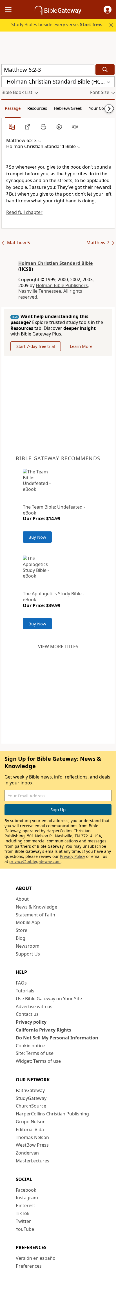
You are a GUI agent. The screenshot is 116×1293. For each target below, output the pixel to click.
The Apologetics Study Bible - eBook (53, 596)
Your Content (101, 108)
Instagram (27, 1197)
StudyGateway (31, 1098)
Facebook (26, 1190)
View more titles (58, 646)
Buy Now (37, 537)
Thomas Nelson (32, 1137)
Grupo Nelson (31, 1121)
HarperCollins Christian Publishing (52, 1114)
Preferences (29, 1266)
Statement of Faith (35, 915)
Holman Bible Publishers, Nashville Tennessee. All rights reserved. (53, 291)
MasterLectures (32, 1161)
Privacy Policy (72, 856)
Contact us (27, 1014)
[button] (107, 10)
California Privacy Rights (43, 1030)
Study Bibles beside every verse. (56, 24)
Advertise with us (34, 1006)
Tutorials (25, 991)
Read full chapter (24, 212)
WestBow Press (32, 1145)
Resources (37, 108)
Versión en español (36, 1258)
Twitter (23, 1221)
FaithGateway (30, 1090)
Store (21, 930)
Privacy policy (31, 1022)
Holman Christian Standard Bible (55, 263)
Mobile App (28, 922)
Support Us (28, 954)
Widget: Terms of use (38, 1061)
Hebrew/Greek (68, 108)
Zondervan (27, 1153)
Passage (13, 108)
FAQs (21, 983)
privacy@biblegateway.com (35, 861)
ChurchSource (31, 1106)
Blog (20, 938)
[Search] (105, 69)
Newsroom (27, 946)
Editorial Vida (30, 1129)
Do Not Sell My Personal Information (57, 1038)
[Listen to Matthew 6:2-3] (74, 126)
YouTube (25, 1229)
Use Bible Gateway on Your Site (49, 999)
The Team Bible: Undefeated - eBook (54, 510)
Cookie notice (30, 1046)
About (22, 899)
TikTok (23, 1213)
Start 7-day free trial (35, 346)
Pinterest (25, 1205)
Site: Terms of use (34, 1053)
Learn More (81, 346)
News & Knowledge (36, 907)
